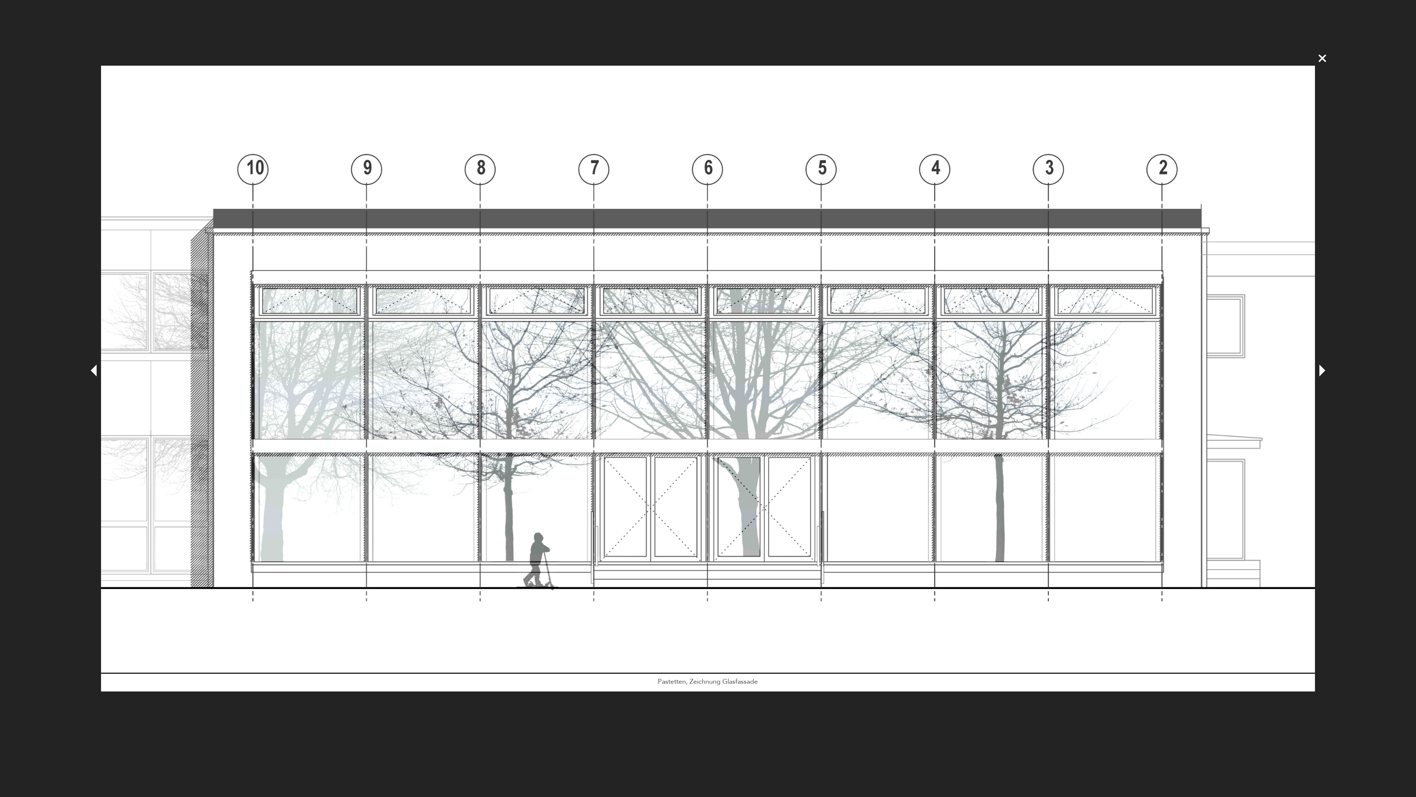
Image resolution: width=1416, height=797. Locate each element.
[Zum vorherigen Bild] (93, 371)
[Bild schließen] (1322, 58)
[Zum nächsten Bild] (1322, 371)
